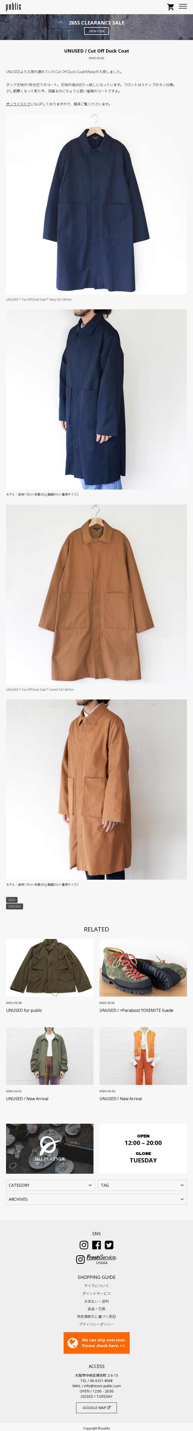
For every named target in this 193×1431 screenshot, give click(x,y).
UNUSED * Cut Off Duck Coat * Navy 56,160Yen (39, 299)
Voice (11, 900)
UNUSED (14, 906)
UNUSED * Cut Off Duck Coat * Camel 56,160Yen (40, 689)
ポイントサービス (96, 1293)
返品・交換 (96, 1308)
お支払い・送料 (96, 1301)
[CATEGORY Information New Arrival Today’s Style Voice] (50, 1184)
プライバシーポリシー (96, 1324)
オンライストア (18, 104)
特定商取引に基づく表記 (96, 1316)
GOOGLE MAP (95, 1407)
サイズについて (96, 1285)
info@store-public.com (102, 1385)
